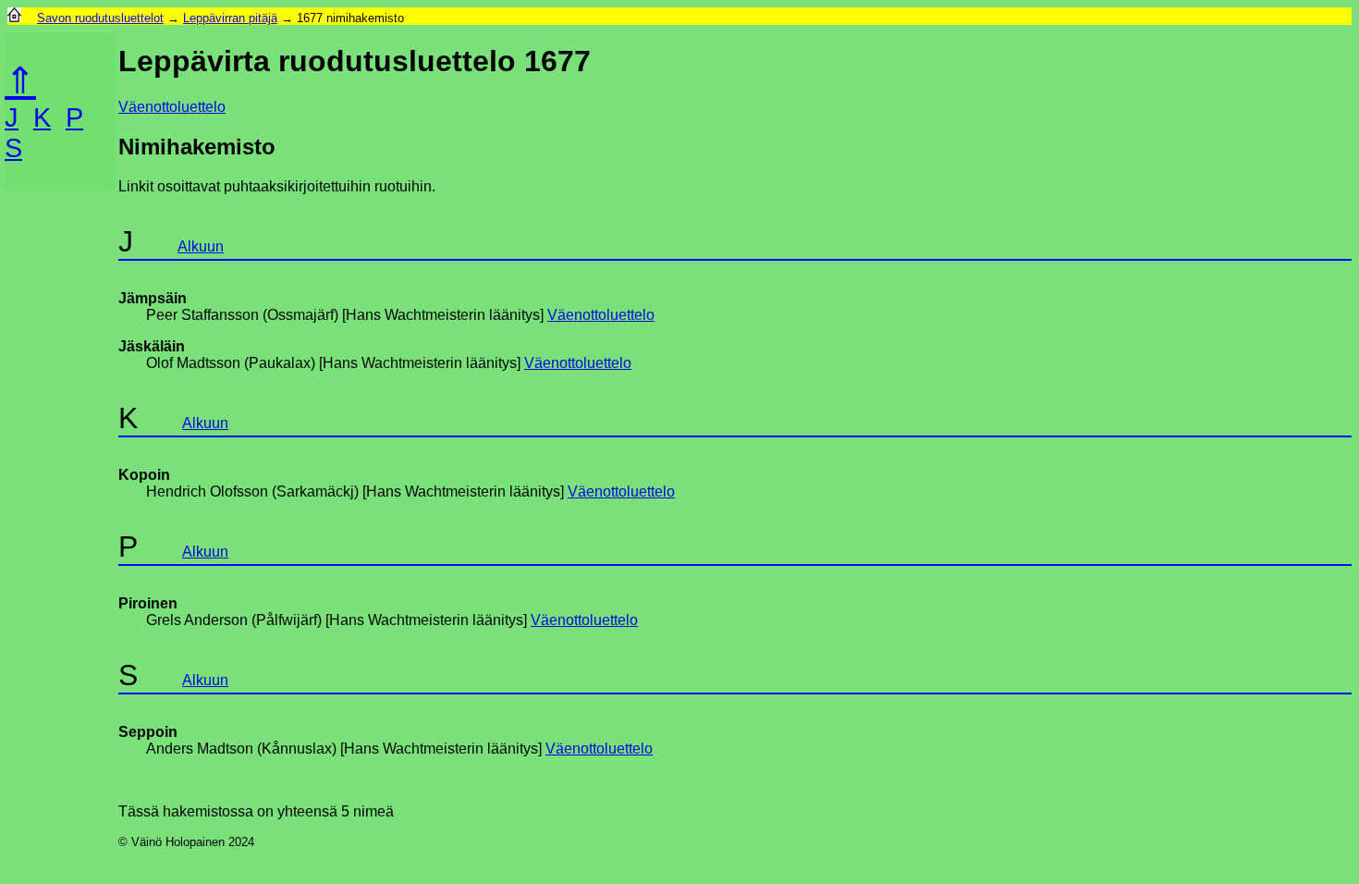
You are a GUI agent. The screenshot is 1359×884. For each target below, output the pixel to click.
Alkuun (201, 246)
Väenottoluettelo (172, 107)
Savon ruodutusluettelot (100, 18)
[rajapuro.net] (14, 18)
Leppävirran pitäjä (230, 18)
